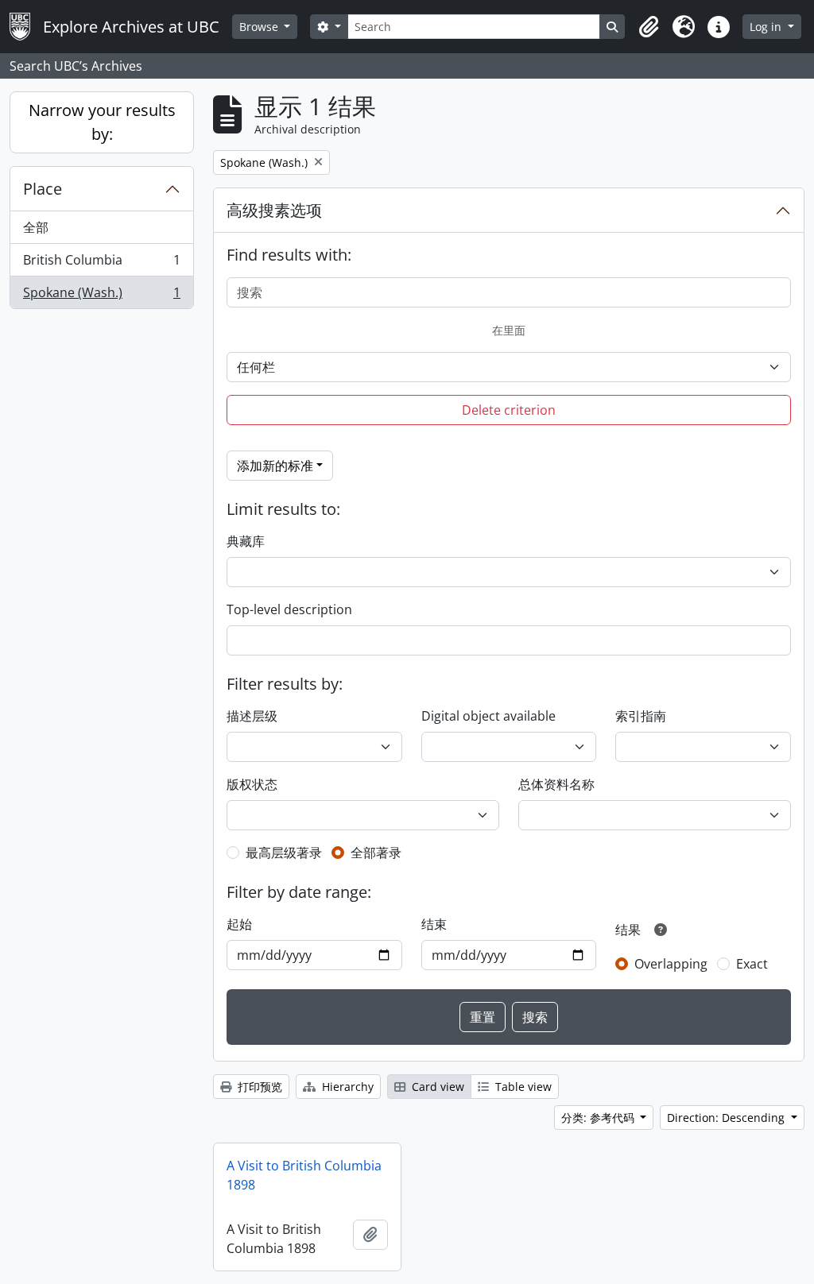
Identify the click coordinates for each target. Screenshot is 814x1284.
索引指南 (640, 716)
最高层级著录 (284, 852)
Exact (752, 964)
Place (42, 188)
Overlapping (670, 964)
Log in (767, 26)
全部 (35, 227)
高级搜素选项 (274, 210)
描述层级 (252, 716)
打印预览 (258, 1086)
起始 (239, 924)
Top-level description (289, 609)
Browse (260, 26)
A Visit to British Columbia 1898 (304, 1175)
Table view (522, 1086)
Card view (436, 1086)
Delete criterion (509, 410)
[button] (648, 27)
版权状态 (252, 784)
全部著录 (376, 852)
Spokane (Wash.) (101, 296)
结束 (434, 924)
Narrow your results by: (102, 122)
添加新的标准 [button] (275, 465)
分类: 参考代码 (599, 1117)
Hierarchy (346, 1086)
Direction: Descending (727, 1117)
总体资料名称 (556, 784)
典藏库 (246, 541)
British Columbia (101, 264)
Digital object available (488, 716)
